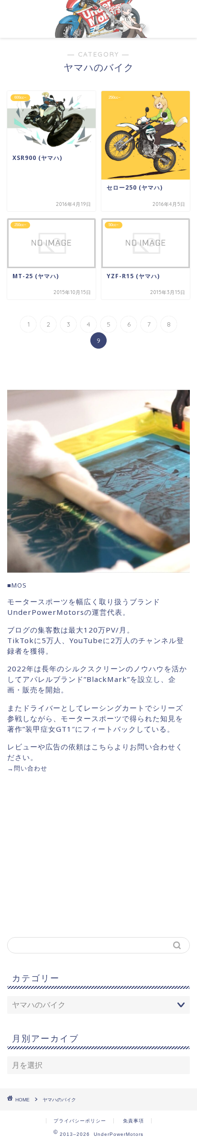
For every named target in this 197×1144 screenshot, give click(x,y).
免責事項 (133, 1120)
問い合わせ (30, 768)
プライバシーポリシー (80, 1120)
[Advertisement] (87, 854)
